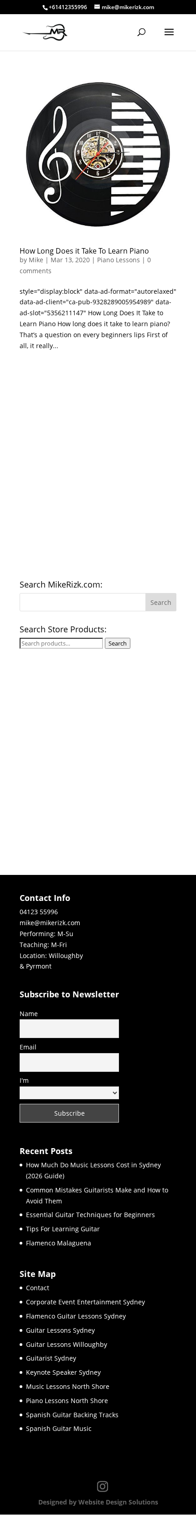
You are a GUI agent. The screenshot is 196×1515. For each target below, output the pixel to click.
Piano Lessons (118, 259)
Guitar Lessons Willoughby (66, 1344)
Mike (36, 259)
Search (117, 643)
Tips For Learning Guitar (63, 1228)
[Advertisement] (98, 468)
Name (29, 1013)
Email (28, 1047)
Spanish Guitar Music (59, 1428)
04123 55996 (39, 911)
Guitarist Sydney (51, 1358)
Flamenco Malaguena (58, 1243)
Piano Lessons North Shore (67, 1400)
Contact (37, 1287)
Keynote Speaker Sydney (63, 1372)
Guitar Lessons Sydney (60, 1330)
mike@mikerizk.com (50, 922)
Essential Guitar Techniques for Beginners (90, 1214)
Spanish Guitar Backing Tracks (72, 1414)
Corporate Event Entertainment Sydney (85, 1302)
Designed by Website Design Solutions (98, 1502)
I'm (24, 1080)
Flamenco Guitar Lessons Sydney (76, 1316)
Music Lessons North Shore (67, 1386)
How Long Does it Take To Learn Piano (84, 251)
